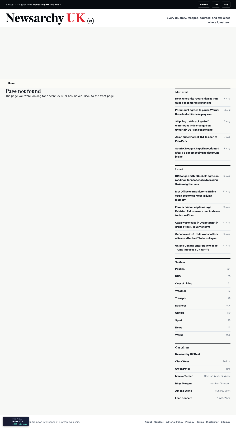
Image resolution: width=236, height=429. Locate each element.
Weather (180, 291)
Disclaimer (212, 422)
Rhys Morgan (183, 383)
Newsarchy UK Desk (188, 354)
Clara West (182, 361)
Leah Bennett (183, 398)
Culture (180, 312)
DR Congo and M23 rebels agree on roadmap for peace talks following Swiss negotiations (197, 180)
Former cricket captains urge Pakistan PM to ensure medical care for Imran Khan (197, 211)
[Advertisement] (118, 53)
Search (204, 4)
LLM (216, 4)
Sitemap (225, 422)
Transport (181, 298)
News (178, 327)
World (179, 335)
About (148, 422)
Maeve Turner (184, 376)
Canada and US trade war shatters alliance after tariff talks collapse (196, 236)
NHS (178, 276)
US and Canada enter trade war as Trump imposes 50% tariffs (196, 247)
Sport (178, 320)
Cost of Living (183, 283)
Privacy (189, 422)
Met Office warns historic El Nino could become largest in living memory (195, 195)
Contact (158, 422)
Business (180, 305)
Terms (200, 422)
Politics (180, 269)
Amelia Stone (183, 390)
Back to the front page (99, 96)
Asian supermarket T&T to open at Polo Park (196, 139)
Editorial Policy (174, 422)
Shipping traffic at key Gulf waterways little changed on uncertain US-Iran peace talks (194, 125)
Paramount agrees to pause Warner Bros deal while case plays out (197, 112)
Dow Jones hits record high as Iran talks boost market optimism (196, 100)
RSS (226, 4)
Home (11, 83)
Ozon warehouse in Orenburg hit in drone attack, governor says (196, 224)
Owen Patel (182, 368)
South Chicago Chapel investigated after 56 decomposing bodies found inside (197, 152)
